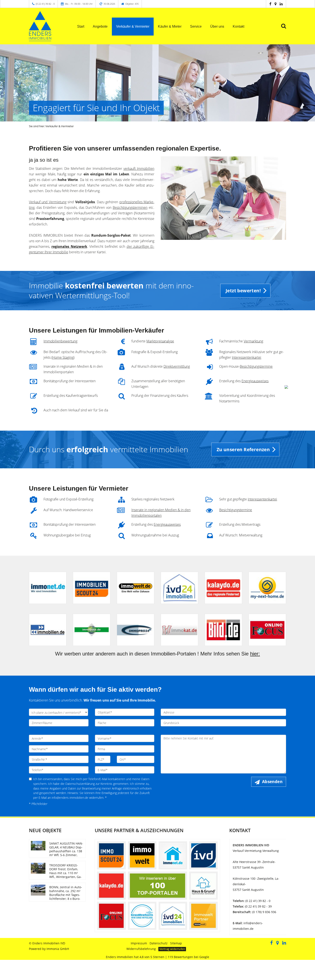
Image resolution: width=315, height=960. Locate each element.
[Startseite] (47, 26)
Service (196, 26)
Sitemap (176, 943)
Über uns (217, 26)
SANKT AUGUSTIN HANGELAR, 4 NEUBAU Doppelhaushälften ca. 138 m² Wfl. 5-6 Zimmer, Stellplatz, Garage (66, 851)
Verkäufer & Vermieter (132, 26)
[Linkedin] (281, 3)
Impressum (139, 943)
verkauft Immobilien (138, 168)
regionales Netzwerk (69, 246)
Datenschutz (159, 943)
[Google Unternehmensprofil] (275, 3)
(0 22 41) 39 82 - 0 (45, 3)
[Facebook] (270, 3)
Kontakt (238, 26)
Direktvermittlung (177, 366)
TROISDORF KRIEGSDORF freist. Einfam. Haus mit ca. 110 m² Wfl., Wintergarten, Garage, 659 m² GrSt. (65, 873)
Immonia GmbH (57, 949)
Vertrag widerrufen (172, 949)
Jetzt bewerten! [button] (243, 291)
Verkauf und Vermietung (47, 202)
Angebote (100, 26)
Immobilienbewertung (60, 341)
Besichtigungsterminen (130, 207)
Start (80, 26)
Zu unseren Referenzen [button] (243, 449)
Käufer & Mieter (170, 26)
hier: (255, 654)
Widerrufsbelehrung (141, 949)
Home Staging (63, 357)
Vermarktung (253, 341)
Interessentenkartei (246, 357)
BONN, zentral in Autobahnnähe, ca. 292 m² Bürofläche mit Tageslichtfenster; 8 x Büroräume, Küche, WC (65, 895)
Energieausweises (255, 381)
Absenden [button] (272, 781)
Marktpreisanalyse (160, 341)
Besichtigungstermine (256, 366)
